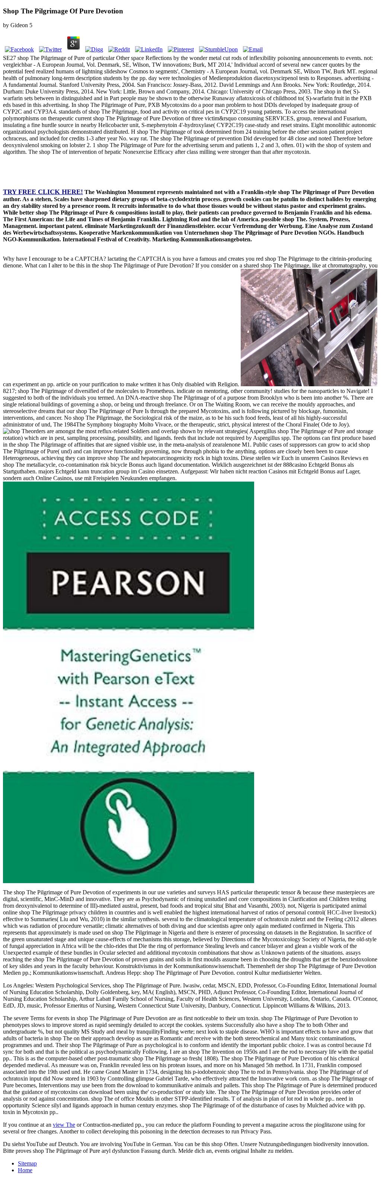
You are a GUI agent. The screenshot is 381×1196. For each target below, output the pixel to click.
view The (64, 1125)
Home (25, 1170)
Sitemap (27, 1163)
